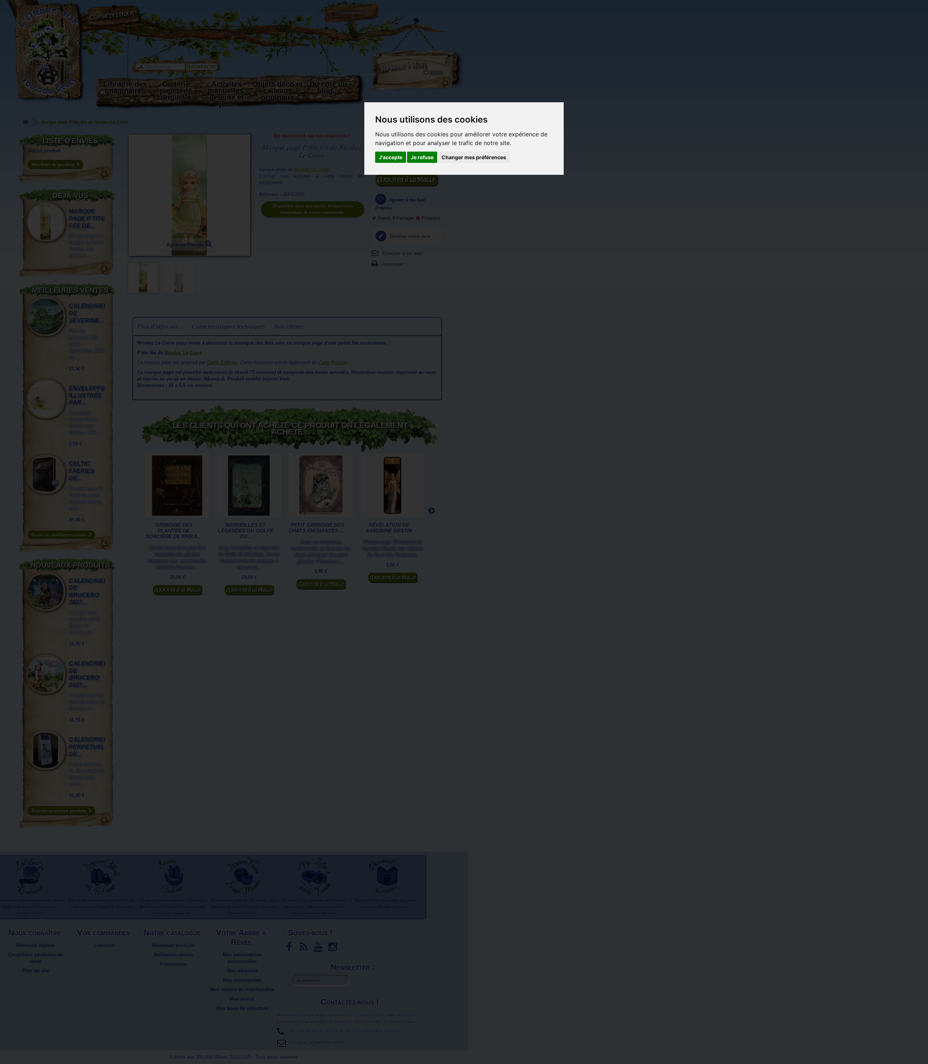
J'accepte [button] (390, 157)
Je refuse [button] (422, 157)
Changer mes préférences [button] (474, 157)
